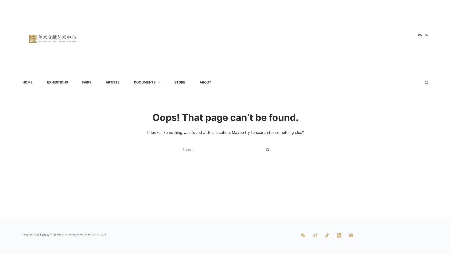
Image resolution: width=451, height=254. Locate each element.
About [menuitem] (205, 82)
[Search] (426, 82)
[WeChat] (303, 235)
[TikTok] (327, 235)
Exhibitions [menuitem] (57, 82)
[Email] (351, 235)
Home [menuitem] (28, 82)
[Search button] (267, 149)
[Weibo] (315, 235)
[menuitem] (420, 35)
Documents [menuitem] (145, 82)
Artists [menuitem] (113, 82)
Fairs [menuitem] (86, 82)
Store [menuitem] (179, 82)
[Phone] (339, 235)
